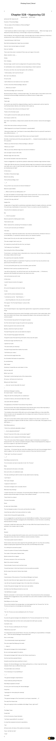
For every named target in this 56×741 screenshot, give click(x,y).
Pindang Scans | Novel (28, 3)
